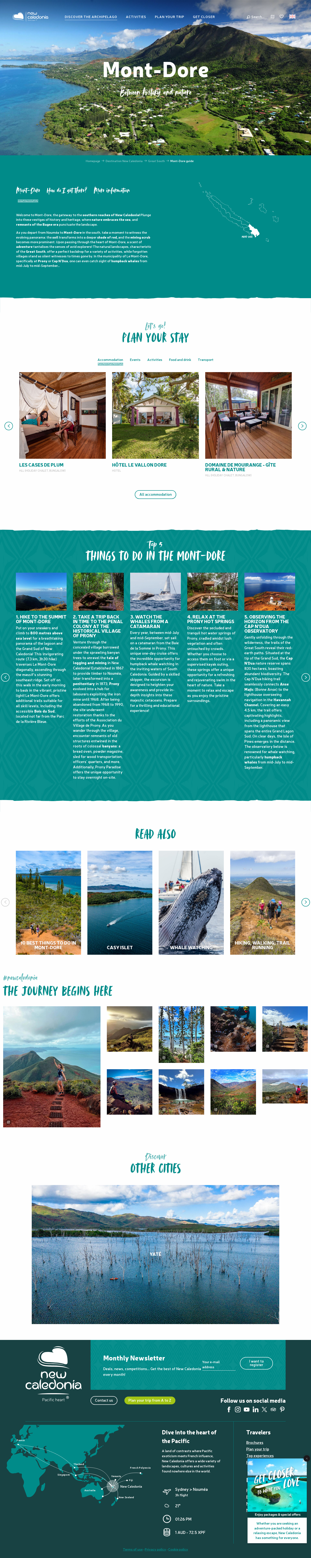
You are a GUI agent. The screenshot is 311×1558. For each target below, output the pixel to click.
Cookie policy (178, 1549)
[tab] (28, 194)
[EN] (292, 16)
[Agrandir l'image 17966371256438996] (51, 1067)
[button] (258, 16)
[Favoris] (282, 16)
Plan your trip (257, 1448)
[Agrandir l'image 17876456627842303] (233, 1029)
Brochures (254, 1442)
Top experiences (260, 1455)
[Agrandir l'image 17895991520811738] (181, 1034)
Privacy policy (155, 1549)
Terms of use (133, 1549)
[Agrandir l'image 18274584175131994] (129, 1029)
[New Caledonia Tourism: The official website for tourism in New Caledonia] (30, 16)
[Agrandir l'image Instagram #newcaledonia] (129, 1092)
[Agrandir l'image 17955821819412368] (285, 1029)
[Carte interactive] (272, 17)
